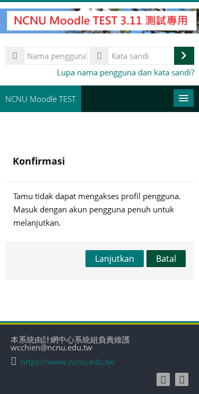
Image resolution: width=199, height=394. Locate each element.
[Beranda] (99, 22)
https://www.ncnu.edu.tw (67, 362)
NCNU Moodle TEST (40, 98)
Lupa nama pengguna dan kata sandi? (125, 72)
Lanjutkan (114, 258)
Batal (166, 258)
